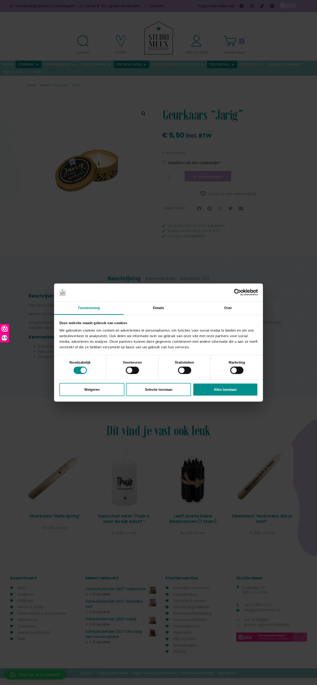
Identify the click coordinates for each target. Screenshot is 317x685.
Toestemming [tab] (89, 308)
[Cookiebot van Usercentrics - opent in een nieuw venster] (237, 292)
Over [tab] (228, 308)
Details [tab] (158, 308)
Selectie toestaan (158, 389)
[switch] (132, 370)
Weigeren (92, 389)
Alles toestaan (225, 389)
